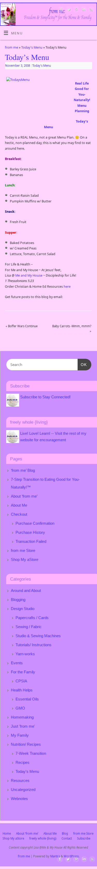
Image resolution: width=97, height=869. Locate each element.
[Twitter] (68, 10)
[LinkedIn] (83, 10)
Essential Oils (27, 699)
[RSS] (90, 10)
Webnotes (19, 798)
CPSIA (21, 681)
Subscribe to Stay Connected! (45, 397)
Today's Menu (31, 47)
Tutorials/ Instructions (33, 645)
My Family (20, 735)
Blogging (18, 599)
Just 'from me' (23, 726)
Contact (67, 838)
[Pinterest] (75, 10)
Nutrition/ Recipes (26, 744)
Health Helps (22, 690)
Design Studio (22, 608)
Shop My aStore (24, 559)
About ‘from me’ (24, 496)
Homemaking (22, 717)
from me (11, 47)
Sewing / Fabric (29, 626)
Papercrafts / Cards (32, 617)
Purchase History (30, 532)
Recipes (22, 762)
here (67, 286)
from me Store (23, 550)
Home (7, 833)
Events (17, 663)
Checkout (19, 514)
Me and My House (28, 275)
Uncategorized (23, 789)
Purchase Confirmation (35, 523)
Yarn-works (25, 654)
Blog (65, 833)
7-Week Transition (31, 753)
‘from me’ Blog (23, 470)
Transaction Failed (31, 541)
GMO (20, 708)
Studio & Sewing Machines (38, 636)
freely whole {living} (42, 838)
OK (82, 364)
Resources (20, 780)
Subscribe (83, 838)
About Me (19, 505)
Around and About (26, 590)
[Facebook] (60, 10)
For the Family (23, 672)
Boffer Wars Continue (22, 326)
